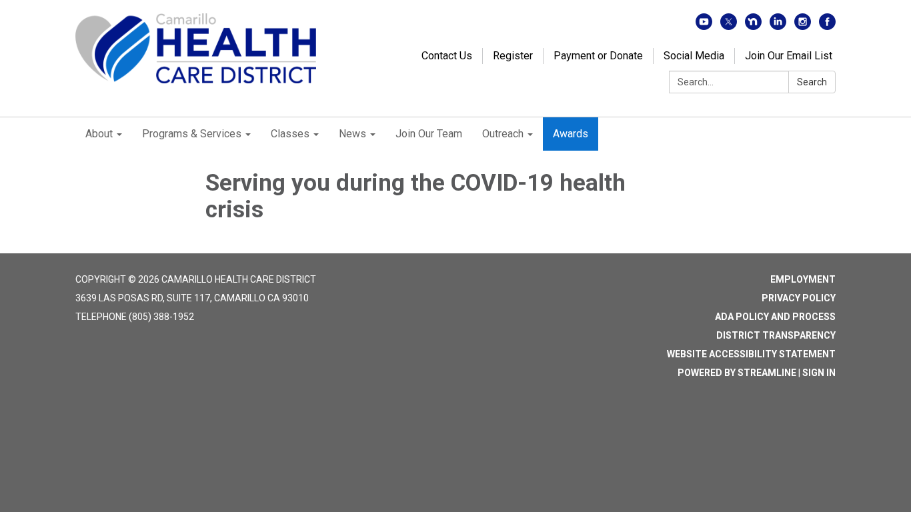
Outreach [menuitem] (503, 133)
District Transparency (776, 335)
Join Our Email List (788, 55)
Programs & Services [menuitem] (191, 133)
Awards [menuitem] (570, 133)
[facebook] (827, 26)
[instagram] (802, 26)
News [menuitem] (352, 133)
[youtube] (704, 26)
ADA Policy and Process (775, 316)
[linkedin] (778, 26)
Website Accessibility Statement (751, 354)
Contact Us (446, 55)
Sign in (819, 372)
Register (513, 55)
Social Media (694, 55)
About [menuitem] (99, 133)
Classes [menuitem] (290, 133)
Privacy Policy (799, 298)
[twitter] (728, 26)
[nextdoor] (753, 26)
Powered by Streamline (737, 372)
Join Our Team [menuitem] (428, 133)
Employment (803, 279)
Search (812, 82)
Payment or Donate (598, 55)
